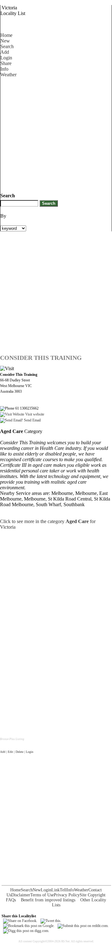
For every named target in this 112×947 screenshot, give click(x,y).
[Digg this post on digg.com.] (26, 931)
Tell (63, 890)
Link (55, 890)
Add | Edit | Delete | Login (16, 751)
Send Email (32, 420)
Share (6, 63)
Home (6, 35)
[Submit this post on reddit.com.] (83, 926)
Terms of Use (42, 895)
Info (4, 69)
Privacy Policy (67, 895)
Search (7, 46)
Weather (8, 74)
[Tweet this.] (51, 921)
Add (4, 52)
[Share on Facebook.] (20, 921)
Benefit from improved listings (48, 900)
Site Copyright (92, 895)
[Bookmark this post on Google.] (29, 926)
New (5, 40)
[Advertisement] (56, 134)
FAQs (11, 900)
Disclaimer (20, 895)
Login (6, 57)
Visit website (34, 414)
